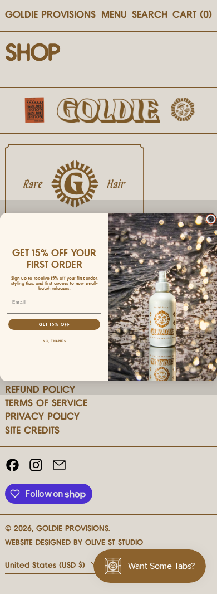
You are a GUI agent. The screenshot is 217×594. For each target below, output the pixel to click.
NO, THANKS (54, 341)
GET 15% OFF (54, 324)
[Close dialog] (211, 219)
